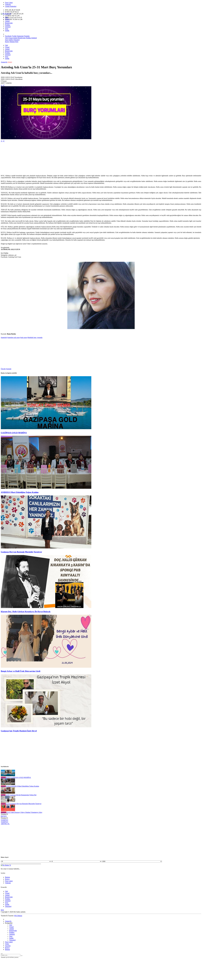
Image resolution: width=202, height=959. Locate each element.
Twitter (14, 36)
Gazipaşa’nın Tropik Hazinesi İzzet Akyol (19, 731)
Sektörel (8, 27)
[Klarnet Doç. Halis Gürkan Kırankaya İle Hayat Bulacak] (46, 607)
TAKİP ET (4, 820)
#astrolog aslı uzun (13, 337)
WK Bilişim (18, 916)
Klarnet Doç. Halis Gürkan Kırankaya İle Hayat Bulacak (25, 611)
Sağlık (7, 30)
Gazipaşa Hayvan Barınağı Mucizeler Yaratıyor (21, 552)
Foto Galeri (9, 2)
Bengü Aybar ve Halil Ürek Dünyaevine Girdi (20, 671)
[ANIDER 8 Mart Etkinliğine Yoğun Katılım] (46, 488)
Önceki (3, 369)
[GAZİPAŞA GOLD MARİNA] (46, 428)
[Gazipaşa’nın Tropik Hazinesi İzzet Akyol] (46, 727)
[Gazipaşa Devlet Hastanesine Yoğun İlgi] (8, 793)
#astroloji (4, 337)
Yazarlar (8, 946)
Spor (6, 29)
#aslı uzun (23, 337)
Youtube (27, 36)
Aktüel (7, 21)
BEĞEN (4, 816)
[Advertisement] (64, 158)
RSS (16, 42)
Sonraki (8, 369)
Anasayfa (4, 62)
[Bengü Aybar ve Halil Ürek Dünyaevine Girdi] (46, 667)
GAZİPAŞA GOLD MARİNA (14, 433)
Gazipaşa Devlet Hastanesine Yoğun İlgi (20, 795)
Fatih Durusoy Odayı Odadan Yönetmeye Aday (24, 812)
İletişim (12, 42)
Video (7, 944)
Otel (6, 17)
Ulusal (7, 19)
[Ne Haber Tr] (6, 14)
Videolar (8, 4)
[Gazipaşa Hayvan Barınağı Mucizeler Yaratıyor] (46, 548)
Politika (7, 25)
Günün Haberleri (10, 6)
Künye (7, 42)
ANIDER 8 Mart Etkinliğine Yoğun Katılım (20, 492)
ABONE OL (5, 824)
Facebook (8, 36)
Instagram (20, 36)
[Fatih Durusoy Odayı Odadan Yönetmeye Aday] (8, 810)
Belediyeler (9, 23)
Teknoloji (16, 40)
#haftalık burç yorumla (34, 337)
